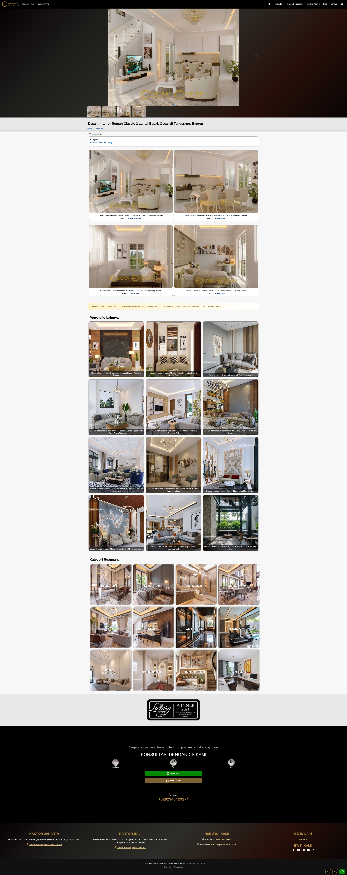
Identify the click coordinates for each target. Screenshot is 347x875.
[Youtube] (308, 850)
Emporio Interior (156, 863)
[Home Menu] (269, 4)
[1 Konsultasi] (342, 871)
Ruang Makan (220, 218)
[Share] (335, 871)
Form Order (175, 780)
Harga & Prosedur (295, 4)
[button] (257, 57)
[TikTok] (313, 850)
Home (89, 129)
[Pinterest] (298, 850)
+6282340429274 (42, 4)
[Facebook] (293, 850)
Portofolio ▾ (279, 4)
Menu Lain (303, 834)
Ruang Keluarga (134, 218)
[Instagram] (303, 850)
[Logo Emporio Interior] (10, 4)
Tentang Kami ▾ (313, 4)
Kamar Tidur (134, 294)
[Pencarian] (343, 4)
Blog (325, 4)
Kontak (333, 4)
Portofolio (99, 129)
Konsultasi (174, 773)
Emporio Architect (178, 863)
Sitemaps (303, 839)
